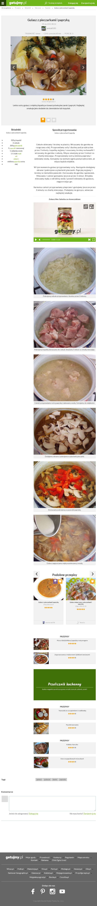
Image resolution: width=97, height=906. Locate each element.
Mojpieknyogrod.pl (37, 877)
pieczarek (18, 145)
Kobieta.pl (48, 873)
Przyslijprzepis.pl (82, 873)
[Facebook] (33, 891)
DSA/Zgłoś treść (59, 860)
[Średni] (46, 99)
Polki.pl (20, 869)
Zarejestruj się (88, 3)
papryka (17, 161)
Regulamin (69, 857)
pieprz (16, 159)
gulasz (39, 779)
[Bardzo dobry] (51, 99)
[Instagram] (53, 891)
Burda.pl (52, 877)
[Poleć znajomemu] (48, 120)
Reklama (44, 860)
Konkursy (57, 857)
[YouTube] (63, 891)
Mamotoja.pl (32, 869)
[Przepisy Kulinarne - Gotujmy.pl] (17, 3)
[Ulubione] (60, 581)
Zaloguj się (73, 3)
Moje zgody (31, 857)
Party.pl (54, 869)
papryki (13, 148)
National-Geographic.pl (18, 873)
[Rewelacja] (53, 99)
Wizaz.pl (10, 869)
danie (55, 779)
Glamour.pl (35, 873)
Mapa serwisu (83, 857)
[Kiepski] (43, 99)
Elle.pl (88, 869)
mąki (19, 153)
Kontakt (34, 860)
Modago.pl (65, 869)
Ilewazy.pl (78, 869)
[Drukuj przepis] (54, 120)
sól (16, 156)
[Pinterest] (43, 891)
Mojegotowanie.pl (64, 873)
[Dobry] (48, 99)
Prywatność (45, 857)
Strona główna (6, 8)
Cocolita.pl (64, 877)
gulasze (47, 779)
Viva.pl (44, 869)
